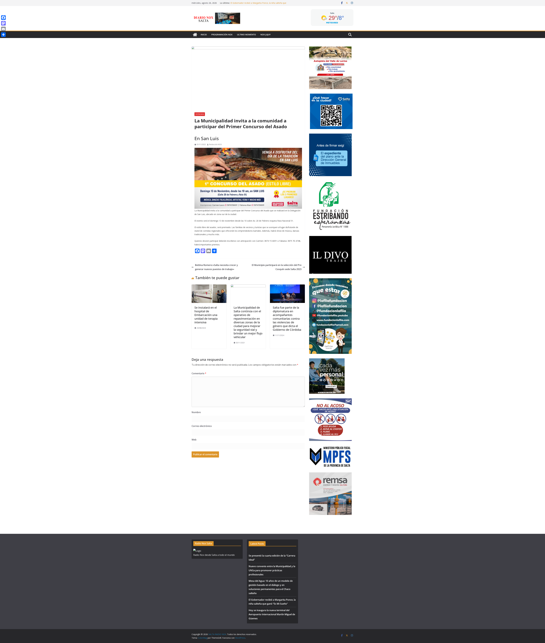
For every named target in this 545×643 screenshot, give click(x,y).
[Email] (3, 29)
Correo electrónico (202, 426)
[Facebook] (3, 17)
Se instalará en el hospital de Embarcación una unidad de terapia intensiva (206, 315)
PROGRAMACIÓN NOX (221, 34)
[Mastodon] (3, 23)
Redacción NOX (215, 144)
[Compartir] (3, 34)
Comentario (199, 373)
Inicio (204, 34)
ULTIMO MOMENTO (246, 34)
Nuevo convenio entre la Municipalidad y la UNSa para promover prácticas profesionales (272, 570)
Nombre (196, 412)
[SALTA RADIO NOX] (195, 34)
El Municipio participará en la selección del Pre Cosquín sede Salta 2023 (276, 267)
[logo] (197, 550)
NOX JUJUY (265, 34)
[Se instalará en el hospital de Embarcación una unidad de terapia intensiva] (209, 286)
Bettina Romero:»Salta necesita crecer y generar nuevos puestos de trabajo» (216, 267)
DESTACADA (200, 114)
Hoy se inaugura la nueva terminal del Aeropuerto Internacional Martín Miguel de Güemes (272, 614)
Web (194, 439)
